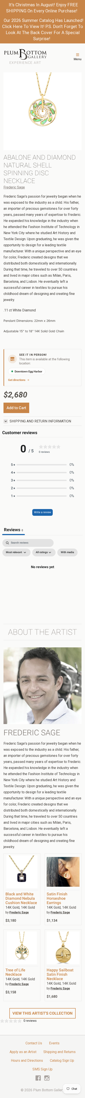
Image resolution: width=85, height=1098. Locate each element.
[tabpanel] (42, 577)
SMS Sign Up (42, 1069)
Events (54, 1043)
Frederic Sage (14, 187)
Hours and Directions (27, 1060)
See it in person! (33, 354)
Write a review (42, 512)
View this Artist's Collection (42, 1013)
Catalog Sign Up (62, 1060)
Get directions (17, 380)
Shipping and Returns (59, 1052)
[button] (42, 464)
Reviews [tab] (13, 529)
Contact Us (34, 1043)
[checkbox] (67, 552)
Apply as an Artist (23, 1052)
